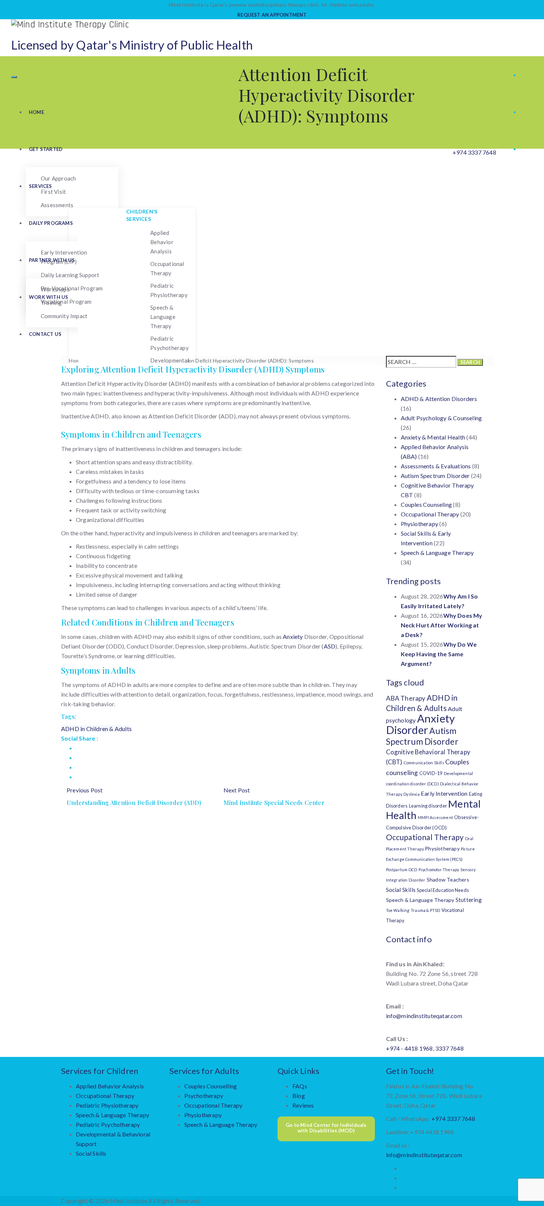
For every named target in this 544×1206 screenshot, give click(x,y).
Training (51, 302)
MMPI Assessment (435, 817)
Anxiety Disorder (420, 724)
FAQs (299, 1085)
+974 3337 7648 (474, 152)
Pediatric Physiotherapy (169, 290)
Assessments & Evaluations (436, 465)
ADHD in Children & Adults (96, 728)
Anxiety (293, 636)
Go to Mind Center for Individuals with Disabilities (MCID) (326, 1128)
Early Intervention (444, 793)
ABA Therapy (406, 698)
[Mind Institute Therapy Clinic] (272, 24)
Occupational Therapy (167, 268)
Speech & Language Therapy (162, 316)
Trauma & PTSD (425, 910)
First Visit (53, 191)
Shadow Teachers (448, 879)
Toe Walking (398, 910)
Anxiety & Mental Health (433, 437)
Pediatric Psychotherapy (169, 343)
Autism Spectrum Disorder (435, 475)
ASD (330, 646)
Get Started (46, 149)
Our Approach (58, 178)
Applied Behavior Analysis (162, 242)
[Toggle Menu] (14, 77)
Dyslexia (411, 794)
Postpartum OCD (401, 869)
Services (40, 186)
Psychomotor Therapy (439, 869)
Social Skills (401, 889)
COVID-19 (431, 773)
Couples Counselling (210, 1085)
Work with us (48, 297)
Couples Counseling (426, 504)
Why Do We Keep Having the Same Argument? (439, 654)
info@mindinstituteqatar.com (424, 1015)
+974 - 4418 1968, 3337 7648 (425, 1048)
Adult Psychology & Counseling (441, 417)
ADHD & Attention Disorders (439, 398)
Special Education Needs (443, 890)
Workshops (55, 289)
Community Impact (64, 316)
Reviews (303, 1105)
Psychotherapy (204, 1095)
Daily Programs (51, 223)
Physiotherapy (420, 523)
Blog (298, 1095)
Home (36, 112)
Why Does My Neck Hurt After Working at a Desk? (442, 625)
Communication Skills (424, 762)
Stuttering (469, 899)
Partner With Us (52, 260)
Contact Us (45, 334)
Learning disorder (428, 806)
